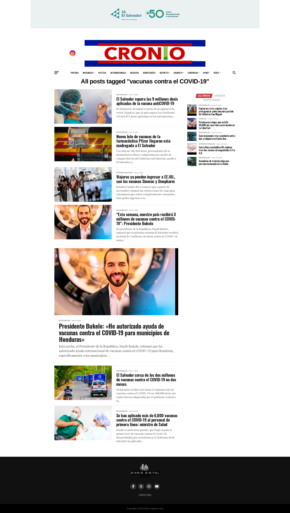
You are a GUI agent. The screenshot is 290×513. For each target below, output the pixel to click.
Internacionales (118, 72)
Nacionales (88, 72)
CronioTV (178, 72)
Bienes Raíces (149, 72)
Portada (75, 72)
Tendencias (192, 72)
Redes (216, 72)
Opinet (206, 72)
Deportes (164, 72)
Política (102, 72)
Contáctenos (145, 495)
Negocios (134, 72)
